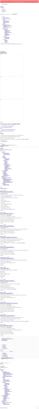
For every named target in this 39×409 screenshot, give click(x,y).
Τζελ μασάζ (4, 171)
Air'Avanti (3, 401)
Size (1, 141)
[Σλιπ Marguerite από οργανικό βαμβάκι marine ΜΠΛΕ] (0, 129)
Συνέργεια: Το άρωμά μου (6, 175)
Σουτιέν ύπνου (6, 42)
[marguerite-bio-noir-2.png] (11, 121)
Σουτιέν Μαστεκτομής (6, 22)
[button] (3, 257)
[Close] (0, 150)
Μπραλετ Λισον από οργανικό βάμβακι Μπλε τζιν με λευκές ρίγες (8, 303)
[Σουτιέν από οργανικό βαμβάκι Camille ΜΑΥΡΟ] (19, 191)
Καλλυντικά (4, 399)
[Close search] (1, 365)
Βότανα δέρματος (5, 174)
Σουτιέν (4, 20)
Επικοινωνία (4, 344)
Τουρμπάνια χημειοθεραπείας (7, 375)
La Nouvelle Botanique (4, 170)
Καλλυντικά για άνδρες (6, 184)
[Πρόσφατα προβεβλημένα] (2, 362)
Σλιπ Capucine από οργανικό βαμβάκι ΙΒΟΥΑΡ (6, 293)
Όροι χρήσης (4, 347)
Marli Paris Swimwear (4, 176)
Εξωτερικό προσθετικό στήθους (7, 177)
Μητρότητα (4, 39)
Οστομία (6, 33)
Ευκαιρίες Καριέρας (5, 348)
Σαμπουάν (4, 400)
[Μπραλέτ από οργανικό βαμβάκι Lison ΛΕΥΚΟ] (19, 213)
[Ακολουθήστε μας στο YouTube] (2, 6)
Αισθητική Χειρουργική (8, 30)
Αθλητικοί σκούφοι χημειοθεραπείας (7, 179)
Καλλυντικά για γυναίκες (6, 404)
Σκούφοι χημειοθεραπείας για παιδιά (7, 181)
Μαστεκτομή (6, 167)
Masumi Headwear (4, 178)
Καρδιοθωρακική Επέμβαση (8, 32)
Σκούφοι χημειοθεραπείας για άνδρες (7, 182)
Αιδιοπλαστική (6, 393)
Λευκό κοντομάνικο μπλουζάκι (4, 268)
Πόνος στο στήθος (7, 390)
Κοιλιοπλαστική (7, 31)
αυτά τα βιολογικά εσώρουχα (7, 196)
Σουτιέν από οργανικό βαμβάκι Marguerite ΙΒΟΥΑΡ (6, 247)
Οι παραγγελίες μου (5, 354)
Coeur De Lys (2, 146)
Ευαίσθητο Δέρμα (7, 159)
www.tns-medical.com (4, 340)
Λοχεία (6, 41)
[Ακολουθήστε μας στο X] (0, 6)
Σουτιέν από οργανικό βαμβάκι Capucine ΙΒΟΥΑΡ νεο (7, 281)
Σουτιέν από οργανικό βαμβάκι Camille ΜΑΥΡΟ (6, 192)
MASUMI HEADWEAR (6, 17)
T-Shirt (4, 377)
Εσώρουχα (4, 36)
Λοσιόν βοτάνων (5, 396)
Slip (3, 19)
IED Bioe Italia (3, 183)
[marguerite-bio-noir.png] (11, 76)
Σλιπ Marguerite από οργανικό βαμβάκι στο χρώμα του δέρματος (8, 237)
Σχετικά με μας (4, 345)
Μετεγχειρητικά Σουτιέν (6, 21)
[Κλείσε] (0, 367)
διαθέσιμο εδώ (27, 139)
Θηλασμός (6, 386)
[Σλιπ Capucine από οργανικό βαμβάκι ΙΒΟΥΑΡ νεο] (19, 258)
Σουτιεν (4, 156)
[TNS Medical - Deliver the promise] (4, 7)
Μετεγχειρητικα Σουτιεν (6, 153)
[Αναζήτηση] (2, 12)
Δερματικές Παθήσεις (7, 34)
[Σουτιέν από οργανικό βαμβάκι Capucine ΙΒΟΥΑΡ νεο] (19, 280)
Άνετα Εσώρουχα (7, 158)
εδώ (8, 286)
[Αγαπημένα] (1, 122)
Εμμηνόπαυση (6, 35)
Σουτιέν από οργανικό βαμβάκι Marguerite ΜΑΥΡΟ (6, 226)
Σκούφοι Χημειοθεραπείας (6, 180)
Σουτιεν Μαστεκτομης (7, 154)
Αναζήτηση (14, 14)
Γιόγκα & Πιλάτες (7, 38)
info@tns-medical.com (4, 339)
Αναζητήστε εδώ (2, 14)
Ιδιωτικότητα (4, 346)
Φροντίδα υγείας (5, 29)
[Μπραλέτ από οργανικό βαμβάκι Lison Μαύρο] (19, 325)
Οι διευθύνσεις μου (5, 355)
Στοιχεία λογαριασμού (5, 356)
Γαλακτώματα (5, 173)
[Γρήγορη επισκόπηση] (5, 190)
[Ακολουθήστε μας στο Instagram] (1, 6)
